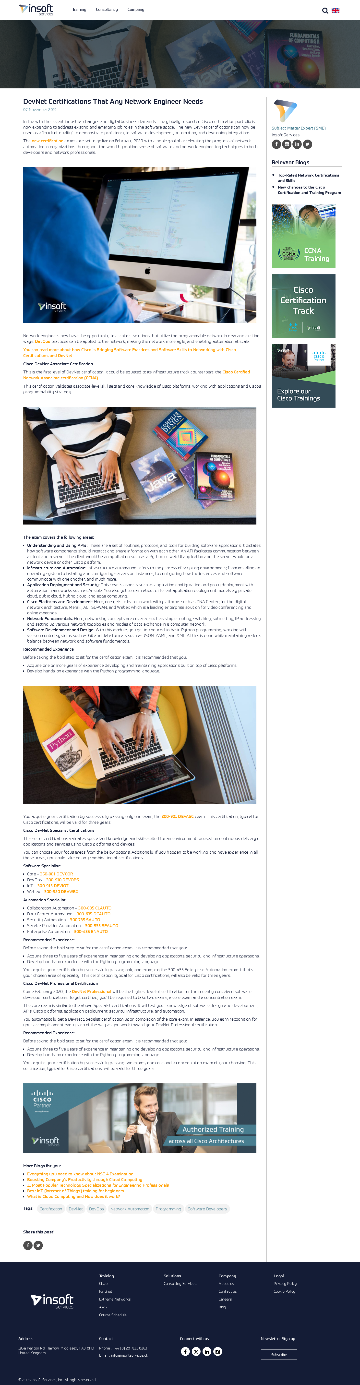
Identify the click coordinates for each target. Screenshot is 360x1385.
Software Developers (207, 1208)
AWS (103, 1306)
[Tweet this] (38, 1245)
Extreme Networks (115, 1299)
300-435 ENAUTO (91, 931)
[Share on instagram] (286, 144)
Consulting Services (180, 1283)
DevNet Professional (91, 991)
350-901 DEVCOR (56, 873)
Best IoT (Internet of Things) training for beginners (75, 1190)
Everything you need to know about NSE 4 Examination (80, 1173)
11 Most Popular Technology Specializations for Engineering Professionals (98, 1185)
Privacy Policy (285, 1283)
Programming (168, 1208)
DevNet (76, 1208)
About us (226, 1283)
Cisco (103, 1283)
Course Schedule (113, 1314)
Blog (222, 1306)
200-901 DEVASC (178, 816)
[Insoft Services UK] (36, 9)
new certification (47, 140)
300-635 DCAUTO (93, 913)
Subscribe (279, 1354)
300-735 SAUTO (85, 919)
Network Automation (130, 1208)
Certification (51, 1208)
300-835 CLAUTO (94, 907)
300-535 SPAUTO (101, 925)
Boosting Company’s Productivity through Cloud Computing (84, 1179)
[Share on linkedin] (297, 144)
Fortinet (106, 1291)
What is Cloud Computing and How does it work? (73, 1196)
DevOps (42, 341)
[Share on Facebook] (28, 1245)
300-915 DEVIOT (53, 885)
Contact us (228, 1291)
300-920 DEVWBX (61, 891)
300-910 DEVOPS (62, 879)
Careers (225, 1299)
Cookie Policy (284, 1291)
